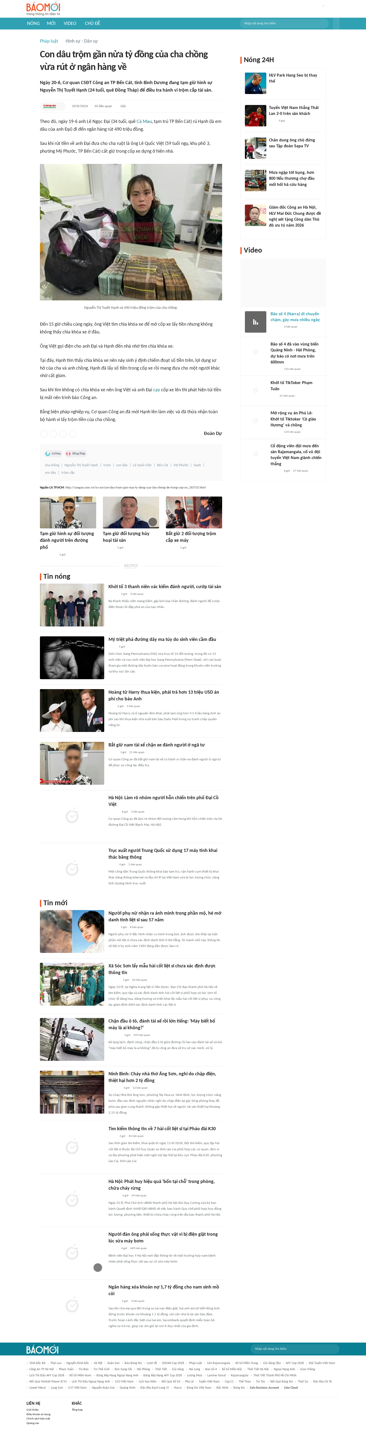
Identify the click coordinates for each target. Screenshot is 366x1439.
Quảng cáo (33, 1423)
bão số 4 (211, 1369)
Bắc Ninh (222, 1387)
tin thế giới (102, 1369)
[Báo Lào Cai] (112, 1136)
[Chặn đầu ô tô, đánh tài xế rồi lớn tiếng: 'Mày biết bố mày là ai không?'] (72, 1039)
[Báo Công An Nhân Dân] (48, 555)
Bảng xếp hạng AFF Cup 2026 (162, 1375)
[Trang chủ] (43, 9)
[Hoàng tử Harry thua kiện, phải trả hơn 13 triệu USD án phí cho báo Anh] (72, 710)
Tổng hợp (77, 1409)
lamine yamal (216, 1375)
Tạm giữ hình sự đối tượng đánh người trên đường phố (67, 540)
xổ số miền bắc (232, 1369)
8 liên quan (136, 927)
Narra (178, 1387)
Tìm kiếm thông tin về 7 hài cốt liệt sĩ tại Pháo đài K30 (162, 1129)
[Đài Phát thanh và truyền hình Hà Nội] (108, 548)
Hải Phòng (143, 1369)
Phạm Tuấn (66, 1369)
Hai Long (194, 1369)
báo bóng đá (133, 1363)
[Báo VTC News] (115, 1035)
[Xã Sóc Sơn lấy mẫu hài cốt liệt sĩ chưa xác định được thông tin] (72, 984)
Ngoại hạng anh (284, 1369)
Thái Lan (55, 1363)
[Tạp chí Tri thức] (272, 121)
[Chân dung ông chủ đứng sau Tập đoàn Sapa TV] (255, 148)
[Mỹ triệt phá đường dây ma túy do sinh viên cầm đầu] (72, 657)
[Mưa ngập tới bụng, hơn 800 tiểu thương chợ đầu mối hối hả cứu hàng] (255, 180)
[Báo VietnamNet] (113, 927)
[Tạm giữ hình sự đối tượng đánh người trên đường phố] (68, 512)
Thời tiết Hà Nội (258, 1369)
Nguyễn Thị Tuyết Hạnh (81, 465)
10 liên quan (103, 106)
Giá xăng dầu (272, 1363)
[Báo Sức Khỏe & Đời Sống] (113, 1248)
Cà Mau (144, 121)
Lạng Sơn (57, 1387)
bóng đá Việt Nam (199, 1387)
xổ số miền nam (80, 1375)
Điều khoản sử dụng (38, 1414)
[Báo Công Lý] (113, 752)
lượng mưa (194, 1375)
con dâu (122, 465)
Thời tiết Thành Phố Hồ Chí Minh (274, 1375)
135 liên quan (292, 369)
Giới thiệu (33, 1409)
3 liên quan (137, 594)
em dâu (50, 473)
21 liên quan (136, 752)
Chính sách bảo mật (38, 1418)
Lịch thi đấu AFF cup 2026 (46, 1375)
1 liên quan (135, 864)
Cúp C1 (229, 1381)
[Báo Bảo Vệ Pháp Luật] (112, 864)
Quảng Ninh (127, 1387)
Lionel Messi (37, 1387)
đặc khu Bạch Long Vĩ (154, 1387)
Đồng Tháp (78, 453)
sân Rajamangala (218, 1363)
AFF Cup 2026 (295, 1363)
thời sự (303, 1381)
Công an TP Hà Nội (41, 1369)
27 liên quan (300, 470)
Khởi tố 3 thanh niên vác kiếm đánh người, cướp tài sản (165, 586)
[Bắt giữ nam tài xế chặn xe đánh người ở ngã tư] (72, 763)
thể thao (245, 1381)
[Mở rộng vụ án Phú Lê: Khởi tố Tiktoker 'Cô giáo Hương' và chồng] (255, 421)
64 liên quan (139, 1195)
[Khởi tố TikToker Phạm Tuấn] (255, 390)
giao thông (307, 1369)
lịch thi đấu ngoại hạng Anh (91, 1381)
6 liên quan (290, 326)
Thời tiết (161, 1369)
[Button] (336, 23)
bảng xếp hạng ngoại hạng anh (117, 1375)
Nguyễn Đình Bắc (77, 1363)
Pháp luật (49, 41)
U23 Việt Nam (124, 1381)
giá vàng (178, 1369)
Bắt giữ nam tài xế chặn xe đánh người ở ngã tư (157, 745)
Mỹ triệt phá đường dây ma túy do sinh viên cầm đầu (162, 639)
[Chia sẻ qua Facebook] (43, 434)
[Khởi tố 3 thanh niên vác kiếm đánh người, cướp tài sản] (72, 605)
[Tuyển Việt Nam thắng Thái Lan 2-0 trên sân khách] (255, 115)
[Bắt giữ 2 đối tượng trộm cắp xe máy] (194, 512)
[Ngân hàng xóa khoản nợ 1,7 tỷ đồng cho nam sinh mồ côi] (72, 1305)
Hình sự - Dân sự (82, 41)
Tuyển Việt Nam (209, 1381)
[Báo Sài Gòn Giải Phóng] (276, 327)
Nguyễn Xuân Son (103, 1387)
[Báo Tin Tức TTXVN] (112, 647)
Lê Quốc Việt (142, 465)
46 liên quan (139, 980)
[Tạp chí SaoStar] (274, 88)
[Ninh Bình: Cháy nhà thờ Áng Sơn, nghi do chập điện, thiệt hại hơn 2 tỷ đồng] (72, 1092)
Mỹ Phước (181, 465)
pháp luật (195, 1363)
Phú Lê (189, 1381)
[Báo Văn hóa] (113, 594)
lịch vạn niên (147, 1381)
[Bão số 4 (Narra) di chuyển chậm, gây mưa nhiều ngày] (255, 322)
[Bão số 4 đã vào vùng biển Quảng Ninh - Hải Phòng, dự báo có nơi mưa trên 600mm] (255, 352)
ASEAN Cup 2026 (173, 1363)
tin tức (260, 1381)
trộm (107, 465)
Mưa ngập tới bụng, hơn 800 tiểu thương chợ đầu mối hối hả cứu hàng (292, 179)
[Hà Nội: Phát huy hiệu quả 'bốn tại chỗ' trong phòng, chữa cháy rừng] (72, 1199)
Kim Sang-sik (123, 1369)
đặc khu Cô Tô (322, 1381)
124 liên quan (292, 432)
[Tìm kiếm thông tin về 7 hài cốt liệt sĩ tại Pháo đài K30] (72, 1147)
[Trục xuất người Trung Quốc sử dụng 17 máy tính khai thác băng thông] (72, 868)
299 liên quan (141, 1035)
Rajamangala (239, 1375)
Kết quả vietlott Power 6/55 (48, 1381)
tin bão (83, 1369)
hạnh (197, 465)
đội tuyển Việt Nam (322, 1363)
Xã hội (98, 1363)
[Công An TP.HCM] (49, 106)
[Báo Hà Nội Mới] (114, 1196)
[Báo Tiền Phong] (114, 812)
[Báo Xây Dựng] (114, 1088)
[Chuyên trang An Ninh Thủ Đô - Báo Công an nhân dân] (111, 706)
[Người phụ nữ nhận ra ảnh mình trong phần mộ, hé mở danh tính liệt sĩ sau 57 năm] (72, 931)
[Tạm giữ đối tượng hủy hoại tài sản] (131, 512)
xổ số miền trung (246, 1363)
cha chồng (52, 465)
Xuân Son (113, 1363)
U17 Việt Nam (77, 1387)
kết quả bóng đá (281, 1381)
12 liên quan (140, 1088)
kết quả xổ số (171, 1381)
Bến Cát (162, 465)
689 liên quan (138, 1248)
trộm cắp (67, 473)
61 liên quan (287, 395)
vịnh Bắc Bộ (37, 1363)
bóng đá (239, 1387)
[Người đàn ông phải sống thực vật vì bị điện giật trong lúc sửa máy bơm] (72, 1252)
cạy (156, 390)
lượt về (152, 1363)
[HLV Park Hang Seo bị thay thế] (255, 83)
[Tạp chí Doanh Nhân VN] (273, 153)
